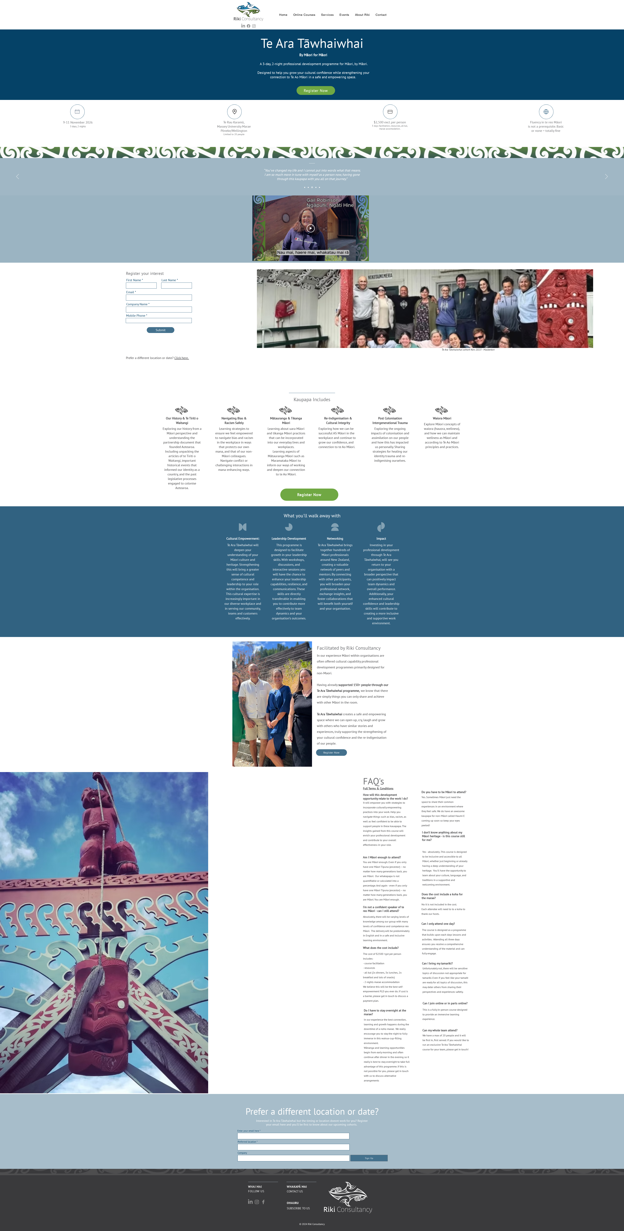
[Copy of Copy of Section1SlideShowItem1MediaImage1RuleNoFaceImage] (311, 187)
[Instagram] (254, 26)
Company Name (137, 304)
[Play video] (311, 228)
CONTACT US (295, 1191)
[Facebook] (248, 26)
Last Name (169, 280)
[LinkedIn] (243, 26)
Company (242, 1153)
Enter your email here (248, 1131)
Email (130, 292)
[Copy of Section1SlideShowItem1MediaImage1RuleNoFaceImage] (308, 187)
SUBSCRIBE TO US (298, 1208)
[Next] (606, 177)
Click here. (181, 358)
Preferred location (247, 1142)
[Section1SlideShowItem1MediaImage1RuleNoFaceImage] (304, 187)
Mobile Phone (135, 315)
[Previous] (17, 177)
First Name (133, 280)
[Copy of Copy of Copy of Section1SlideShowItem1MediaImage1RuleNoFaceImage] (315, 187)
